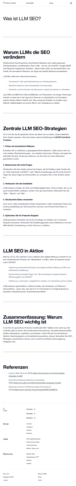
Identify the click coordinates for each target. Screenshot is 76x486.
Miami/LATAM (42, 474)
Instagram (29, 427)
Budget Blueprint (32, 457)
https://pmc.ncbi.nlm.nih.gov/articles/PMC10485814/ (35, 390)
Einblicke (29, 433)
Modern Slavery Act (32, 448)
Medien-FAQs (30, 454)
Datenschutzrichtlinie (33, 442)
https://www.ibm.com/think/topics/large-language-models (37, 383)
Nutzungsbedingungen (33, 439)
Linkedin (29, 424)
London (5, 480)
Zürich (40, 480)
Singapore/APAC (8, 477)
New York (6, 474)
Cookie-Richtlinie (31, 445)
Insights (28, 463)
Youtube (28, 430)
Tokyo (40, 477)
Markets (28, 460)
